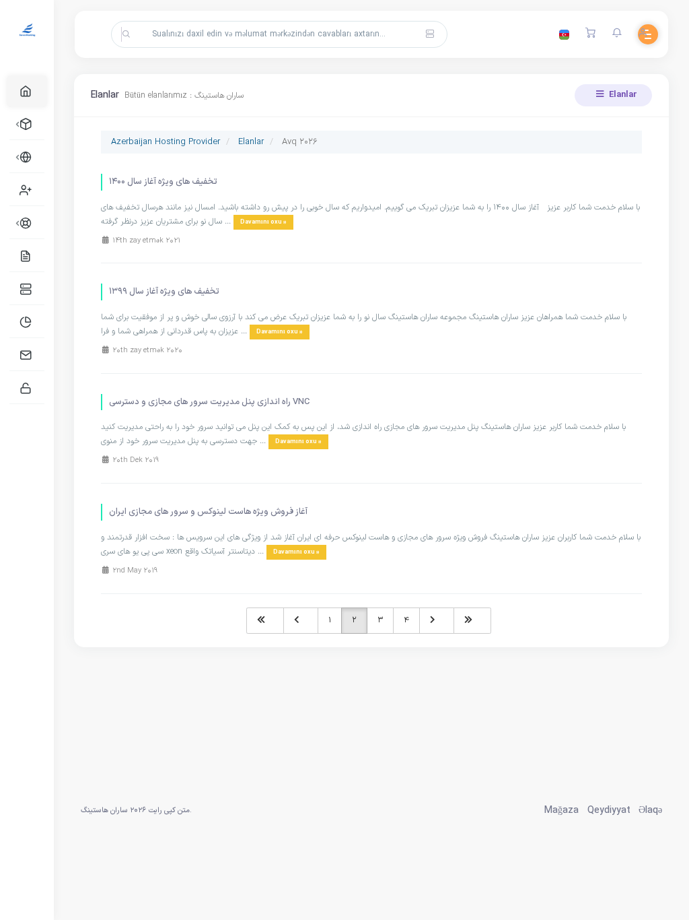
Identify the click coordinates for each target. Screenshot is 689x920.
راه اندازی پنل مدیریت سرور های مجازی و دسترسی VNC (209, 402)
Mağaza (561, 810)
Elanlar (622, 95)
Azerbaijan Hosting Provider (165, 142)
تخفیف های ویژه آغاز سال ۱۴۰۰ (163, 182)
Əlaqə (650, 810)
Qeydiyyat (608, 810)
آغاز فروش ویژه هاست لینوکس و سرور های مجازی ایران (208, 512)
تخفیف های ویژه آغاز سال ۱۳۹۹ (164, 291)
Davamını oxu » (263, 222)
